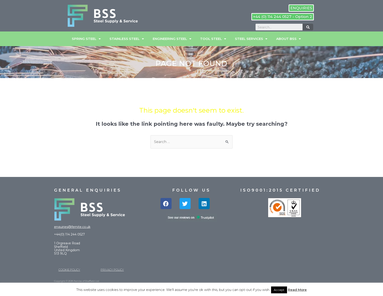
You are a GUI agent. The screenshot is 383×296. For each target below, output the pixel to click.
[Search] (308, 27)
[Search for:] (191, 142)
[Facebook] (166, 203)
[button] (301, 8)
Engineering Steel (170, 39)
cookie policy (69, 269)
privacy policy (112, 269)
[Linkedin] (204, 203)
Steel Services (249, 39)
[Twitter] (185, 203)
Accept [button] (279, 290)
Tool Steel (211, 39)
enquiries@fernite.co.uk (72, 227)
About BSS (286, 39)
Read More (297, 290)
